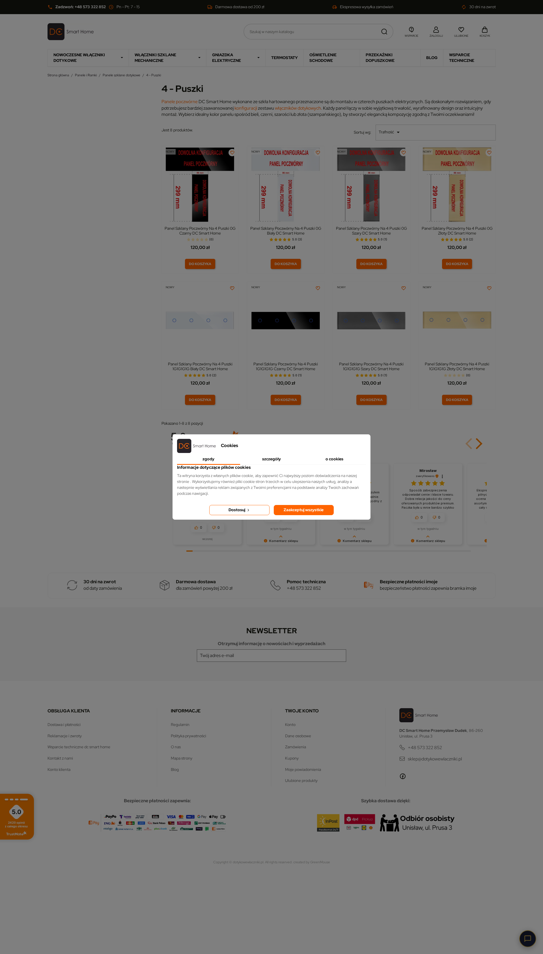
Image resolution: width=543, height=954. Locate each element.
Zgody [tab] (208, 458)
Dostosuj (237, 509)
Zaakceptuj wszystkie (304, 509)
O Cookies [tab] (334, 458)
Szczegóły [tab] (271, 458)
